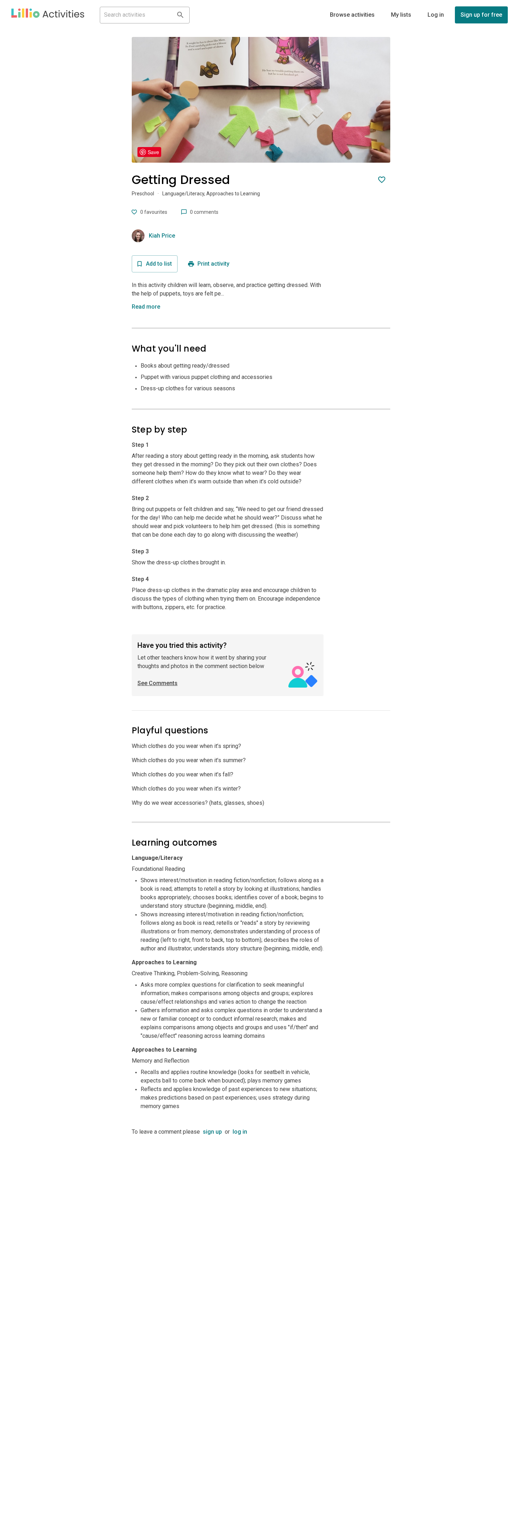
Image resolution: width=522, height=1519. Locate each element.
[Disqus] (261, 1225)
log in (240, 1131)
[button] (48, 14)
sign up (212, 1131)
